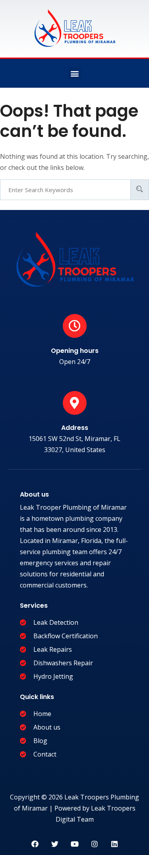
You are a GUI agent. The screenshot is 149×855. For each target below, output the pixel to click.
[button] (74, 73)
